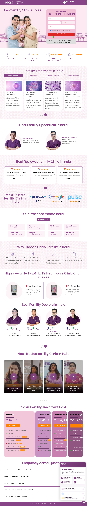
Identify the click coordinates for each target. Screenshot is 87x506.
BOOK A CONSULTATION (30, 145)
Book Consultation (14, 341)
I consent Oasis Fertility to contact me (62, 30)
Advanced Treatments (53, 75)
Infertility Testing (33, 75)
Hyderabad (42, 220)
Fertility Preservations (73, 75)
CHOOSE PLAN (13, 425)
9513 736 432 (70, 2)
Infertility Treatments (13, 75)
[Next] (45, 114)
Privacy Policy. (53, 503)
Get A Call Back (61, 34)
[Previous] (41, 114)
